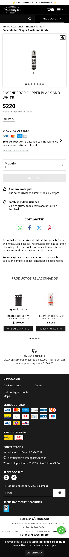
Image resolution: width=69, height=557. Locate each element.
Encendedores (34, 26)
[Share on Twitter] (39, 228)
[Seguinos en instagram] (6, 477)
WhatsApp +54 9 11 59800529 (25, 452)
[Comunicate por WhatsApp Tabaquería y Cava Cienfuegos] (61, 530)
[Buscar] (30, 19)
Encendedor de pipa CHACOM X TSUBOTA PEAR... (18, 317)
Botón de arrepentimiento (34, 535)
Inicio (6, 26)
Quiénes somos (13, 385)
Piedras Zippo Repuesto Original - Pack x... (51, 317)
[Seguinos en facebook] (14, 477)
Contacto (39, 385)
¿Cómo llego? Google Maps (16, 394)
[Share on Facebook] (29, 228)
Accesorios (17, 26)
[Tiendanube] (34, 520)
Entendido (34, 552)
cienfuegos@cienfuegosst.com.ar (27, 457)
